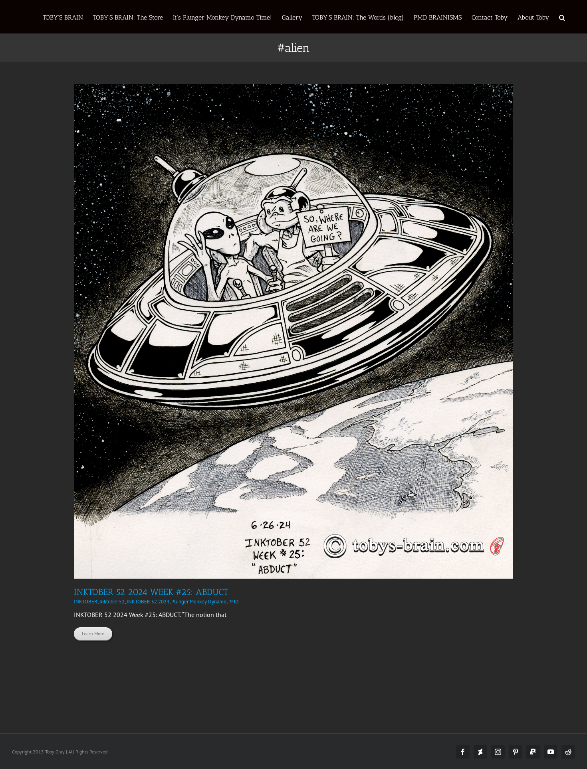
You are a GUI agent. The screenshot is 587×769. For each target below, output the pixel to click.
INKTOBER (85, 601)
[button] (562, 17)
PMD (233, 601)
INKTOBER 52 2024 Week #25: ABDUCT (151, 592)
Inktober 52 (112, 601)
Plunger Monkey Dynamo (198, 601)
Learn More (93, 634)
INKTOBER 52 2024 (148, 601)
